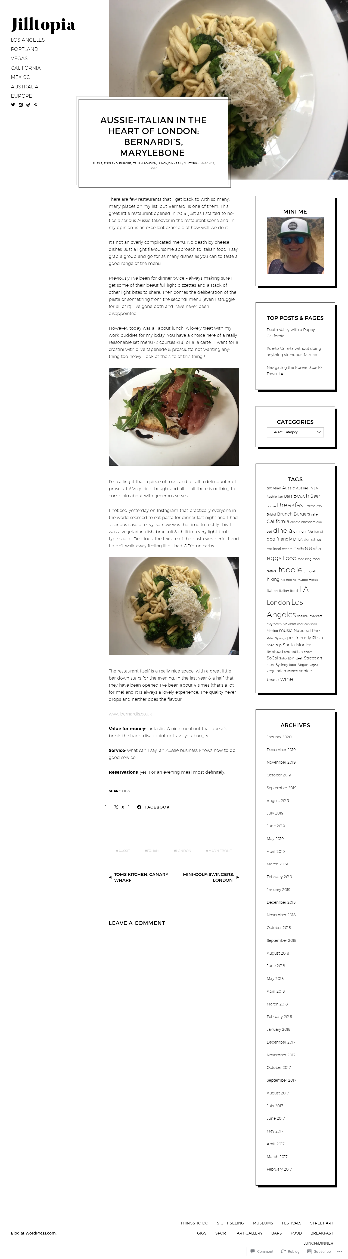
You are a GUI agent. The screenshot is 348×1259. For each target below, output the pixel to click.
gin (306, 571)
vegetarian (276, 670)
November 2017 (281, 1055)
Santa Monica (297, 644)
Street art (313, 658)
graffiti (313, 571)
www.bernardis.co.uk (130, 714)
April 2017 (276, 1144)
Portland (24, 49)
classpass (308, 522)
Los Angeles (28, 40)
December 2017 (281, 1042)
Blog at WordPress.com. (34, 1233)
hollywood (300, 579)
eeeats (287, 549)
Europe (21, 96)
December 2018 (281, 902)
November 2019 (281, 762)
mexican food (307, 624)
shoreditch (293, 651)
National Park (307, 630)
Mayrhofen (274, 624)
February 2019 (279, 877)
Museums (263, 1223)
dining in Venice (306, 531)
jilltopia (191, 163)
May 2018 (275, 978)
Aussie (97, 163)
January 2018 (279, 1029)
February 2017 (279, 1169)
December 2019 (281, 750)
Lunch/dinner (168, 163)
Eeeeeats (307, 547)
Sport (221, 1233)
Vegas (19, 58)
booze (271, 506)
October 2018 (279, 927)
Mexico (20, 77)
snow (308, 651)
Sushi (271, 664)
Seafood (275, 651)
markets (315, 616)
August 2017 (278, 1093)
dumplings (312, 539)
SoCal (272, 658)
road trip (274, 645)
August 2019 (278, 800)
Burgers (302, 514)
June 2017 (276, 1118)
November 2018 (281, 915)
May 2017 (275, 1131)
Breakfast (291, 505)
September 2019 (281, 788)
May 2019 (275, 839)
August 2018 (278, 953)
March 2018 (277, 1004)
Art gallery (250, 1233)
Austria (272, 496)
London (150, 163)
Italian (137, 163)
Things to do (194, 1223)
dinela (282, 530)
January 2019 (278, 889)
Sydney (282, 664)
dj (321, 531)
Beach (301, 496)
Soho (283, 658)
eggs (274, 557)
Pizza (317, 637)
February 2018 (279, 1016)
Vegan (303, 665)
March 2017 (277, 1157)
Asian (277, 488)
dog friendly (279, 539)
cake (314, 514)
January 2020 (279, 737)
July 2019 (275, 813)
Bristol (271, 514)
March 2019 (277, 864)
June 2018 (276, 966)
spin (291, 658)
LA (304, 589)
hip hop (286, 579)
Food (289, 558)
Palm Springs (276, 638)
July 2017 (275, 1106)
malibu (302, 616)
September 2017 (281, 1080)
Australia (24, 87)
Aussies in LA (307, 488)
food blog (305, 559)
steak (299, 658)
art (269, 488)
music (286, 630)
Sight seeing (230, 1223)
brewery (314, 506)
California (26, 68)
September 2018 (282, 940)
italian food (288, 590)
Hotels (313, 579)
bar (280, 496)
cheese (295, 522)
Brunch (285, 514)
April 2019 (276, 851)
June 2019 (276, 826)
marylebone (220, 851)
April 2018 (276, 991)
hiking (273, 579)
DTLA (298, 539)
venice (292, 671)
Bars (288, 496)
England (111, 163)
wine (286, 678)
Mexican (289, 624)
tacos (293, 665)
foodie (290, 569)
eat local (274, 549)
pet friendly (299, 637)
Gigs (202, 1233)
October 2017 (279, 1067)
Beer (315, 496)
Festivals (292, 1223)
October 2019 (279, 775)
